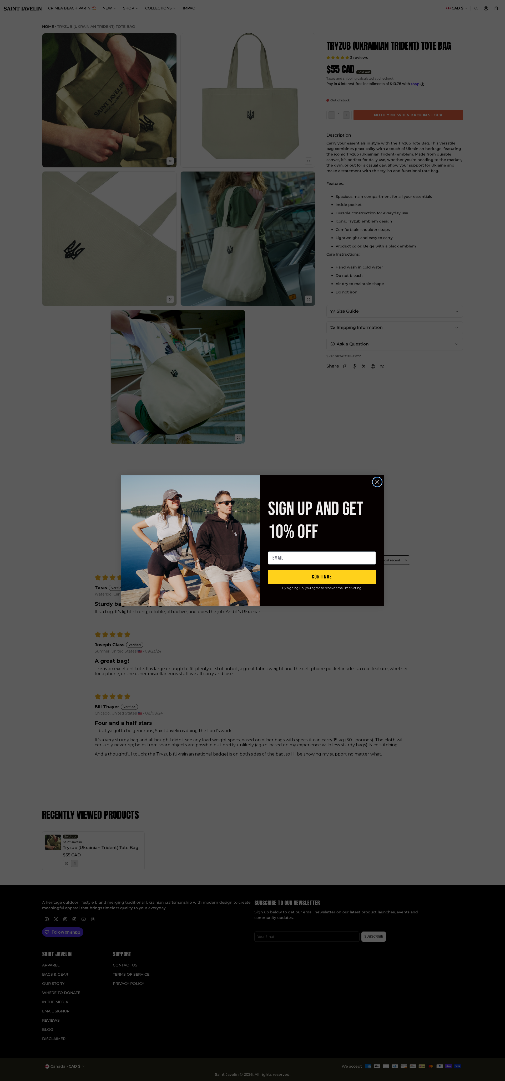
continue (322, 577)
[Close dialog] (377, 482)
